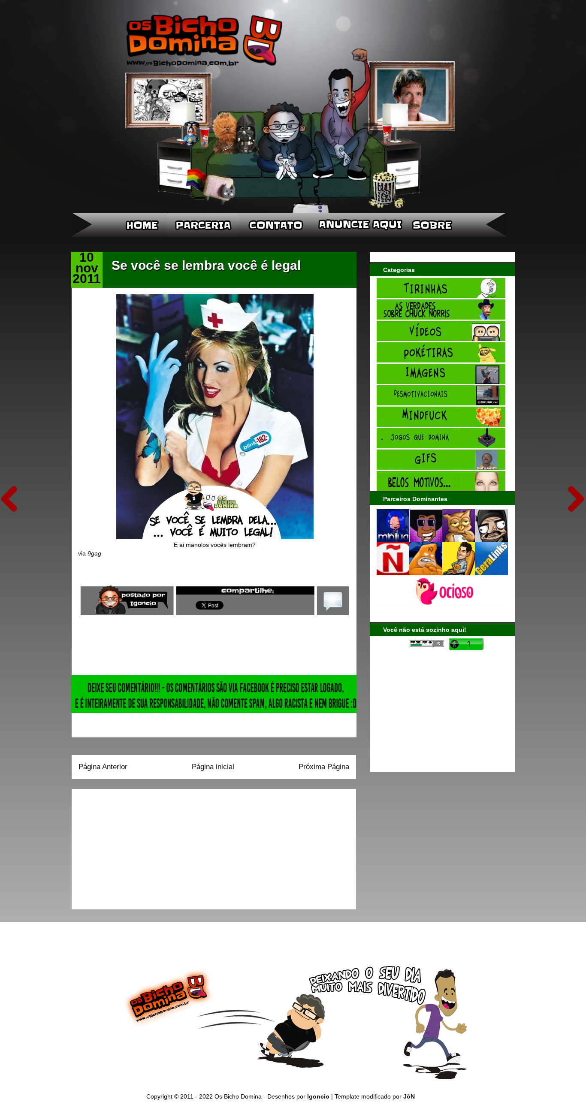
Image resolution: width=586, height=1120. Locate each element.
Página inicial (213, 767)
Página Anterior (103, 767)
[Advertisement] (132, 846)
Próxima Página (324, 767)
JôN (409, 1096)
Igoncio (318, 1096)
